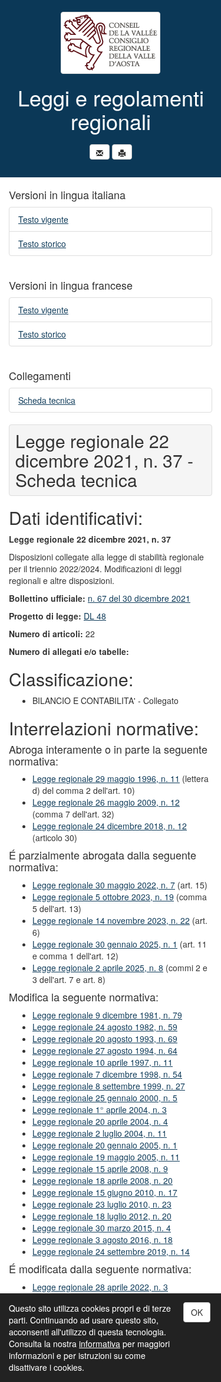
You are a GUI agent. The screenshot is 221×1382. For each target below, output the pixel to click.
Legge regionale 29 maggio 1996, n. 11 (106, 778)
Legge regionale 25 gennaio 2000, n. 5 (104, 1098)
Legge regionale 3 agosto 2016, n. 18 (102, 1239)
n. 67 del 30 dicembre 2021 (139, 598)
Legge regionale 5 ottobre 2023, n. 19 (103, 897)
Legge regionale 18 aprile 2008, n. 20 (102, 1180)
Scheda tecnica (46, 400)
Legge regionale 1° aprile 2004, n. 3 (99, 1109)
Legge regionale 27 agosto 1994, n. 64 (104, 1050)
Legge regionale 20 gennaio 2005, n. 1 (104, 1145)
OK (197, 1312)
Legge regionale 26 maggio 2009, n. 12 (106, 802)
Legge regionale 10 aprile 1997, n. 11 (102, 1062)
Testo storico (42, 243)
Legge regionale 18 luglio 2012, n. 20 (101, 1216)
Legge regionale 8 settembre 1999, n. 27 (108, 1086)
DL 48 (95, 616)
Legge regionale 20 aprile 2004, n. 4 (100, 1121)
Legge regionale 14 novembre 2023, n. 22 (111, 920)
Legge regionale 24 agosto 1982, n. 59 (104, 1027)
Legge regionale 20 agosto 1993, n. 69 (104, 1038)
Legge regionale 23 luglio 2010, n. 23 (101, 1204)
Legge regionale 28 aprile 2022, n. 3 (100, 1287)
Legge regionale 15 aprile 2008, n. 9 (100, 1169)
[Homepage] (110, 43)
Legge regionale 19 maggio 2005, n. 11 (106, 1157)
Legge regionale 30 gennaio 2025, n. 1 (104, 944)
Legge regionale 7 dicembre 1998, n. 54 (107, 1074)
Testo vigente (43, 219)
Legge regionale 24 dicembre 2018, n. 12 (109, 826)
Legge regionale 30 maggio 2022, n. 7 (103, 885)
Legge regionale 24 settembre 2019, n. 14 (111, 1251)
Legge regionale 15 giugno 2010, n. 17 (104, 1192)
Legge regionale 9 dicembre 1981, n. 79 (107, 1015)
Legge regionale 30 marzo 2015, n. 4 (101, 1228)
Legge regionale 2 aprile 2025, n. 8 (97, 968)
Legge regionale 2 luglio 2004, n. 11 (99, 1133)
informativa (99, 1343)
